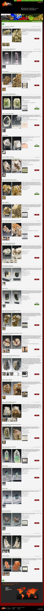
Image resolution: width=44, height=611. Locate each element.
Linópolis (8, 557)
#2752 (41, 135)
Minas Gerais (6, 27)
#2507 (41, 220)
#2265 (41, 333)
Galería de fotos (14, 607)
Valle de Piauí (3, 244)
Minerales (19, 0)
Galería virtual (27, 0)
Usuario (41, 0)
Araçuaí (3, 27)
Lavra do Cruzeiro (4, 289)
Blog (22, 0)
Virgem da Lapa (4, 380)
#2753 (41, 113)
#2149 (41, 424)
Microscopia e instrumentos (21, 607)
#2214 (41, 379)
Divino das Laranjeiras (12, 557)
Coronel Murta (4, 425)
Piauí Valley (9, 158)
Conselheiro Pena (4, 334)
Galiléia (15, 72)
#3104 (41, 26)
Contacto (37, 0)
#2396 (41, 243)
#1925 (41, 533)
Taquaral (12, 158)
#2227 (41, 355)
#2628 (41, 202)
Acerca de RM (33, 0)
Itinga (14, 158)
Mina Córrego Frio (4, 557)
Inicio (15, 0)
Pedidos (19, 608)
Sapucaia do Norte (11, 72)
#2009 (41, 488)
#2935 (41, 71)
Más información (24, 34)
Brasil (8, 27)
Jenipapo (3, 203)
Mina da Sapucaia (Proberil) (5, 72)
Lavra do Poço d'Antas (5, 158)
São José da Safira (9, 289)
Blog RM (14, 608)
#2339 (41, 288)
